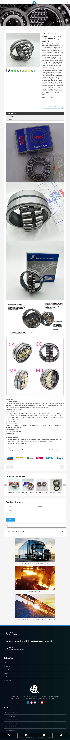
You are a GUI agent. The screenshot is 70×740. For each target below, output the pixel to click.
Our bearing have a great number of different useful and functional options (35, 619)
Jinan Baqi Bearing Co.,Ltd (35, 591)
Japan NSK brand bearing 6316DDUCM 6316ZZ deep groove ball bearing (28, 492)
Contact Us (8, 680)
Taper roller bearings (10, 716)
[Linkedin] (28, 702)
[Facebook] (35, 702)
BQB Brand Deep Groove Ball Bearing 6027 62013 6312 (42, 492)
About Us (7, 670)
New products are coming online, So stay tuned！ (35, 563)
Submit (11, 519)
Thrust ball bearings (10, 730)
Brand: (43, 97)
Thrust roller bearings (10, 726)
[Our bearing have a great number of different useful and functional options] (35, 606)
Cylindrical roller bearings (11, 723)
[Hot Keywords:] (5, 525)
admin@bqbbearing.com (16, 649)
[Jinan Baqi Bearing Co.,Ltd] (35, 578)
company (9, 119)
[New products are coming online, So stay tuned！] (35, 550)
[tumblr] (31, 702)
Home (6, 663)
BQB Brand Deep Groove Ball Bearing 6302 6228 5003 (56, 492)
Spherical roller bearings (11, 719)
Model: (43, 94)
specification (10, 116)
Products (7, 666)
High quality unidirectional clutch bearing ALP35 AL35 (14, 492)
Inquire (51, 107)
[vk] (42, 702)
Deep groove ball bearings (12, 712)
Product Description (12, 113)
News (6, 673)
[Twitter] (38, 702)
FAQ (6, 677)
